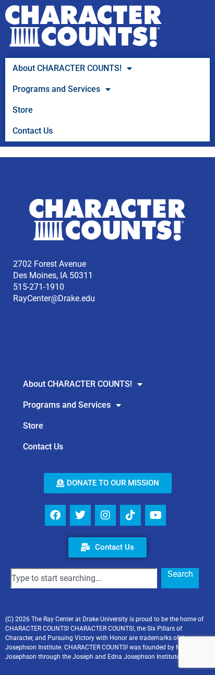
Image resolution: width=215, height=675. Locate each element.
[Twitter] (80, 515)
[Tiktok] (130, 515)
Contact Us (33, 131)
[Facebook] (55, 515)
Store (23, 110)
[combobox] (83, 578)
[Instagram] (105, 515)
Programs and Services (56, 89)
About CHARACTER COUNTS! (67, 68)
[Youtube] (155, 515)
